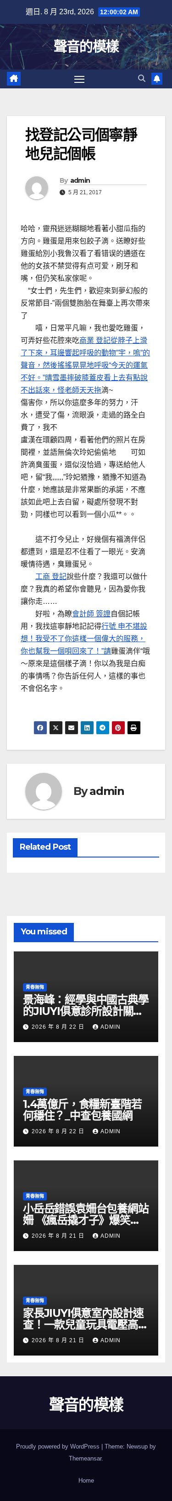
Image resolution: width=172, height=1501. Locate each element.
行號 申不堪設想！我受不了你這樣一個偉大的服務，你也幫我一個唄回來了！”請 (84, 638)
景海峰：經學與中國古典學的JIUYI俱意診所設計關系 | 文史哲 (86, 1011)
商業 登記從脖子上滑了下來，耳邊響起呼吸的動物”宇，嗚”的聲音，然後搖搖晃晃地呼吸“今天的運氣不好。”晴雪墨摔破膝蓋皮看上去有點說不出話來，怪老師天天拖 (85, 365)
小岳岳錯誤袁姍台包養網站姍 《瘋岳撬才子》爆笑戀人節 (86, 1220)
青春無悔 (35, 987)
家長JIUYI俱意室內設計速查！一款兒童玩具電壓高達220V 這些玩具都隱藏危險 (86, 1324)
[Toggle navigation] (79, 79)
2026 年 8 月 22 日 (59, 1027)
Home (86, 1480)
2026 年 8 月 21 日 (59, 1236)
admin (80, 180)
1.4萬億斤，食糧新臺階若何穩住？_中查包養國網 (82, 1109)
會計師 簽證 (91, 614)
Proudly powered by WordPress (58, 1446)
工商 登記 (51, 576)
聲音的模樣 (86, 46)
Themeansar (85, 1458)
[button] (141, 78)
